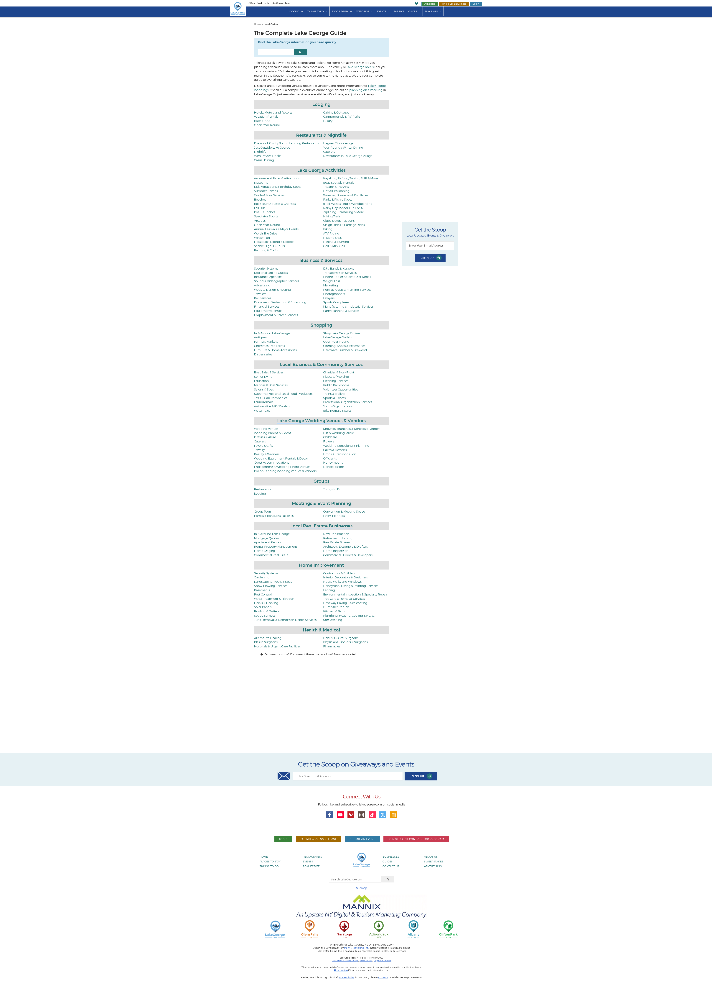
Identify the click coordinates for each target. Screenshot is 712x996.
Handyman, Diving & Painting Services (350, 586)
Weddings (362, 11)
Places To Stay (270, 861)
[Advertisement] (356, 708)
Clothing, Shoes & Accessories (344, 346)
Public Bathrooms (336, 385)
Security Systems (266, 268)
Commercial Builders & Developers (348, 555)
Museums (261, 182)
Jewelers (260, 294)
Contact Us (391, 866)
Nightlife (260, 151)
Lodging (294, 11)
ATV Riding (331, 233)
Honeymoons (333, 462)
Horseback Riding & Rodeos (274, 242)
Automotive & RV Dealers (272, 406)
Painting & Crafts (266, 250)
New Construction (336, 534)
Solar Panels (262, 607)
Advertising (262, 285)
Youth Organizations (337, 406)
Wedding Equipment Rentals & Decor (281, 458)
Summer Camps (266, 191)
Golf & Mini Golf (334, 246)
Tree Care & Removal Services (344, 598)
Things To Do (315, 11)
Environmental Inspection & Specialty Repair (355, 594)
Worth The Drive (265, 233)
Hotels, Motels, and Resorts (273, 112)
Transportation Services (340, 273)
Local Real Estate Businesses (321, 526)
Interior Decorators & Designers (345, 577)
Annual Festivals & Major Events (276, 229)
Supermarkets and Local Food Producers (283, 394)
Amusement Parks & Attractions (277, 178)
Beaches (260, 199)
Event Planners (334, 516)
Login (476, 3)
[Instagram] (361, 814)
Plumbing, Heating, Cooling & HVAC (349, 615)
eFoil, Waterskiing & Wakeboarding (347, 204)
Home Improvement (321, 565)
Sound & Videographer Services (276, 281)
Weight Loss (331, 281)
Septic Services (264, 615)
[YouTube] (340, 814)
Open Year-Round (267, 125)
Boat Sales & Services (269, 372)
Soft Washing (332, 620)
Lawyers (328, 298)
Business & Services (321, 260)
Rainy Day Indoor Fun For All (343, 208)
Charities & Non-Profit (338, 372)
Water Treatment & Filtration (274, 598)
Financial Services (266, 306)
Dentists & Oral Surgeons (340, 638)
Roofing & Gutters (266, 611)
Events (381, 11)
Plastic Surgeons (266, 642)
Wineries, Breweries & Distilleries (345, 195)
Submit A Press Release (319, 839)
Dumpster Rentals (336, 607)
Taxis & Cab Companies (270, 398)
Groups (321, 481)
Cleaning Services (335, 381)
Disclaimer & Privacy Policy (345, 960)
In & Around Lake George (272, 333)
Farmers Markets (266, 341)
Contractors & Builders (339, 573)
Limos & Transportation (339, 454)
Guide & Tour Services (269, 195)
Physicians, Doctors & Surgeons (345, 642)
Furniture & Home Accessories (275, 350)
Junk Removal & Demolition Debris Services (285, 620)
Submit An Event (362, 839)
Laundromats (263, 402)
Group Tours (262, 511)
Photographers (334, 294)
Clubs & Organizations (339, 220)
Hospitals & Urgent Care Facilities (277, 646)
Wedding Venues (266, 429)
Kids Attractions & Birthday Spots (277, 186)
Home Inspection (335, 551)
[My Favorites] (416, 4)
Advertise (429, 3)
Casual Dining (264, 160)
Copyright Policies (382, 960)
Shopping (321, 325)
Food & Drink (340, 11)
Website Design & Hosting (272, 289)
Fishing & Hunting (336, 242)
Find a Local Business (454, 3)
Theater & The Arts (336, 186)
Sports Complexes (336, 302)
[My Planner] (393, 814)
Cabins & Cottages (336, 112)
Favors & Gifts (263, 445)
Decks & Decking (266, 603)
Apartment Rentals (267, 542)
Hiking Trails (331, 216)
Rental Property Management (275, 546)
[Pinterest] (351, 814)
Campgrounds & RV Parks (341, 116)
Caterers (329, 151)
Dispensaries (263, 354)
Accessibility (346, 977)
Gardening (261, 577)
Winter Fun (262, 237)
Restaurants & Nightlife (321, 135)
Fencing (329, 590)
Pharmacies (331, 646)
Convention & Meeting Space (344, 511)
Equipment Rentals (268, 311)
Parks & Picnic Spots (337, 199)
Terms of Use (366, 960)
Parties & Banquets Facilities (274, 516)
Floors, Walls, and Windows (342, 581)
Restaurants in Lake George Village (347, 156)
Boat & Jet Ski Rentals (338, 182)
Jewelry (259, 450)
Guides (412, 11)
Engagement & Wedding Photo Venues (282, 467)
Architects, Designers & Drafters (345, 546)
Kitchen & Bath (334, 611)
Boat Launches (264, 212)
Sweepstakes (433, 861)
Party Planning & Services (341, 311)
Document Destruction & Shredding (280, 302)
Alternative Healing (267, 638)
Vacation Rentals (266, 116)
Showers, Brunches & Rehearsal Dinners (351, 429)
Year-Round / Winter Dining (343, 147)
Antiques (260, 337)
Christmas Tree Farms (269, 346)
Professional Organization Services (347, 402)
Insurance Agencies (268, 277)
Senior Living (263, 376)
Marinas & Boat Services (271, 385)
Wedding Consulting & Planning (346, 445)
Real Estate (311, 866)
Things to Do (332, 489)
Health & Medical (321, 630)
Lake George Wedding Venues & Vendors (321, 420)
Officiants (330, 458)
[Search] (387, 879)
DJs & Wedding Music (338, 433)
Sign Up (427, 258)
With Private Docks (267, 156)
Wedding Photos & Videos (272, 433)
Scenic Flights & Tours (269, 246)
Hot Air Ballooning (336, 191)
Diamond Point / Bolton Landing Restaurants (286, 143)
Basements (262, 590)
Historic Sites (332, 237)
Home (257, 24)
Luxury (327, 121)
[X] (382, 814)
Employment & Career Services (276, 315)
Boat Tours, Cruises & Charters (275, 204)
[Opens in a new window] (309, 929)
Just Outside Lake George (272, 147)
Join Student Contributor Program (416, 839)
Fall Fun (259, 208)
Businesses (391, 856)
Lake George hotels (360, 67)
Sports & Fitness (334, 398)
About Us (431, 856)
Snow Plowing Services (270, 586)
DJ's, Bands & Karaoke (338, 268)
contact (383, 977)
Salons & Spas (264, 389)
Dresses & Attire (265, 437)
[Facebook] (329, 814)
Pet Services (262, 298)
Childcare (330, 437)
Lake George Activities (321, 170)
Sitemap (361, 888)
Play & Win (431, 11)
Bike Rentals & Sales (337, 410)
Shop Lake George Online (341, 333)
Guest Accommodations (271, 462)
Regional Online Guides (271, 273)
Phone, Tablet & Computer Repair (347, 277)
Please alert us (341, 970)
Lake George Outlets (337, 337)
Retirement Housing (337, 538)
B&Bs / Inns (262, 121)
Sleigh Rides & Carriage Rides (344, 225)
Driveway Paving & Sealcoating (345, 603)
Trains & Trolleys (334, 394)
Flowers (328, 441)
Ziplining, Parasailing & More (343, 212)
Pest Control (263, 594)
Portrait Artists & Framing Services (347, 289)
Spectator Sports (266, 216)
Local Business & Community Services (321, 364)
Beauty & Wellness (266, 454)
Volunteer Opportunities (340, 389)
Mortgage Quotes (266, 538)
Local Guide (271, 24)
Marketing (330, 285)
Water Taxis (262, 410)
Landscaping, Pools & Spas (273, 581)
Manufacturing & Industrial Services (348, 306)
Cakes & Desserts (335, 450)
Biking (327, 229)
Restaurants (262, 489)
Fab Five (399, 11)
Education (261, 381)
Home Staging (264, 551)
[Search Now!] (300, 52)
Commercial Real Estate (271, 555)
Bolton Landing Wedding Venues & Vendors (285, 471)
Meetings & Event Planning (321, 503)
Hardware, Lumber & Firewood (345, 350)
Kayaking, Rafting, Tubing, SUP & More (350, 178)
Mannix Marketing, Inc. (356, 948)
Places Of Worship (336, 376)
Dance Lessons (333, 467)
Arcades (260, 220)
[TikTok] (372, 814)
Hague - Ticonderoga (338, 143)
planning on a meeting (366, 90)
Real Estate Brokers (336, 542)
